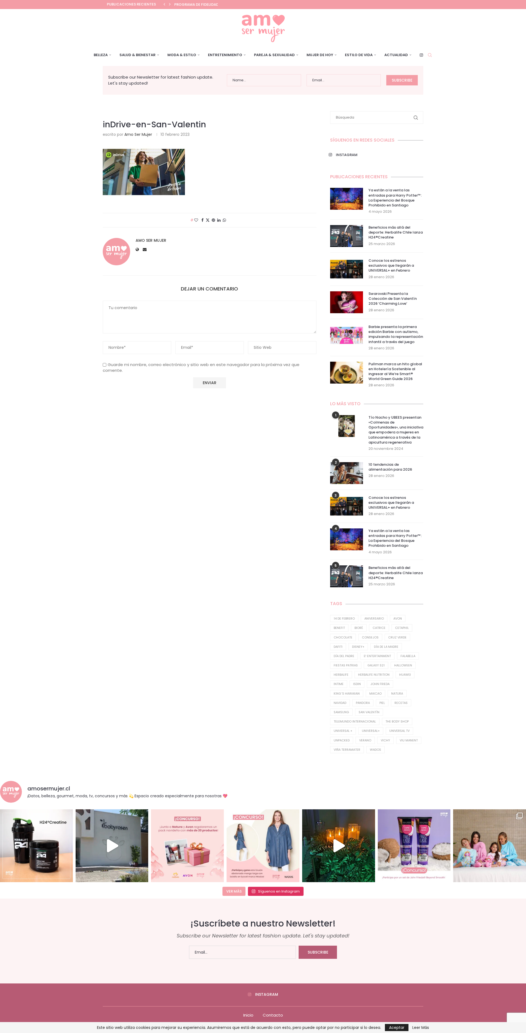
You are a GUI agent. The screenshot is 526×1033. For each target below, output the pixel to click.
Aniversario (374, 618)
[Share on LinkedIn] (219, 220)
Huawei (405, 674)
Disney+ (358, 646)
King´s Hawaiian (347, 693)
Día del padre (344, 656)
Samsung (341, 712)
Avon (397, 618)
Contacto (273, 1015)
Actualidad (396, 54)
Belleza (101, 54)
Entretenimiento (225, 54)
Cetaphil (402, 628)
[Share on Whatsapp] (224, 220)
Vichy (385, 740)
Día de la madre (386, 646)
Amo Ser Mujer (138, 134)
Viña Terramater (347, 749)
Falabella (408, 656)
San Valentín (369, 712)
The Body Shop (397, 721)
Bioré (359, 628)
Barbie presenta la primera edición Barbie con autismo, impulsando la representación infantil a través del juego (395, 334)
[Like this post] (196, 220)
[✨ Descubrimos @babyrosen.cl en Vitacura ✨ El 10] (112, 845)
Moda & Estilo (181, 54)
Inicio (248, 1015)
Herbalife (341, 674)
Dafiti (338, 646)
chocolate (343, 637)
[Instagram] (421, 55)
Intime (339, 684)
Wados (375, 749)
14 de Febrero (344, 618)
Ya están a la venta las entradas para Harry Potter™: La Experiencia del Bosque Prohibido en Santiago (395, 198)
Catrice (379, 628)
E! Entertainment (377, 656)
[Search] (430, 55)
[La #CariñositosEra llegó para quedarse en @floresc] (489, 845)
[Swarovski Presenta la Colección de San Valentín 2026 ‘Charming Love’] (346, 302)
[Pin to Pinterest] (213, 220)
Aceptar (396, 1027)
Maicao (375, 693)
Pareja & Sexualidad (274, 54)
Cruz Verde (397, 637)
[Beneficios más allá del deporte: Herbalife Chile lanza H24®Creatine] (346, 236)
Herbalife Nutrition (374, 674)
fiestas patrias (346, 665)
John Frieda (380, 684)
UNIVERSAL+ (371, 731)
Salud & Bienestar (137, 54)
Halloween (403, 665)
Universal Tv (399, 731)
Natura (397, 693)
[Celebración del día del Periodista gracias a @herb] (338, 845)
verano (365, 740)
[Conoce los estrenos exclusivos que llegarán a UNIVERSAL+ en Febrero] (346, 269)
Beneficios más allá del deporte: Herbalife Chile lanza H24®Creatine (395, 232)
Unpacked (342, 740)
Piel (382, 703)
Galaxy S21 (376, 665)
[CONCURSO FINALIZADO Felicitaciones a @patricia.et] (414, 845)
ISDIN (357, 684)
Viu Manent (409, 740)
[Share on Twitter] (208, 220)
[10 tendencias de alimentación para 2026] (346, 473)
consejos (370, 637)
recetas (401, 703)
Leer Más (420, 1027)
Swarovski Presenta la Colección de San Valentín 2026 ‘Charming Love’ (392, 298)
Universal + (343, 731)
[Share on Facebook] (202, 220)
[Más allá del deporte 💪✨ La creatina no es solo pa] (36, 845)
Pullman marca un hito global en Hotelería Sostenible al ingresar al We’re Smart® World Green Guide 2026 (395, 372)
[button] (164, 4)
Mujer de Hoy (320, 54)
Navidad (340, 703)
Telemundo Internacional (355, 721)
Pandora (363, 703)
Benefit (339, 628)
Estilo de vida (359, 54)
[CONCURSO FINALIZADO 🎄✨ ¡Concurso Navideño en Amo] (187, 845)
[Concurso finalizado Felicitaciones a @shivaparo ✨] (263, 845)
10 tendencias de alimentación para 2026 (390, 467)
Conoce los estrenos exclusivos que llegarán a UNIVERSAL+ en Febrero (391, 265)
